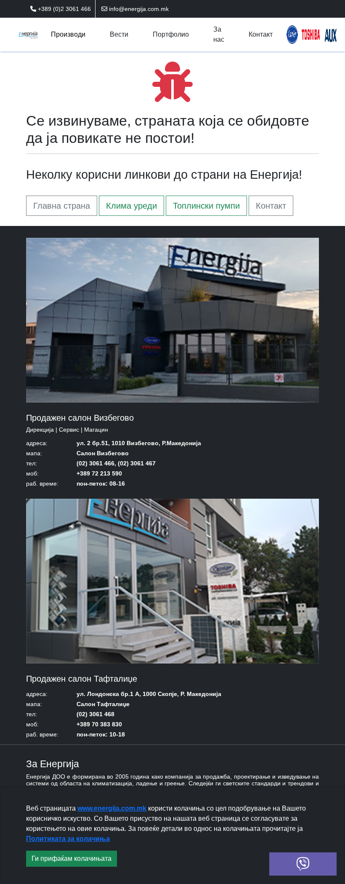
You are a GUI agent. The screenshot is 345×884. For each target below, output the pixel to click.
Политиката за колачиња (68, 838)
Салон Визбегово (103, 453)
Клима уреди (131, 205)
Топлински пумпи (206, 205)
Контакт (271, 205)
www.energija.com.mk (111, 808)
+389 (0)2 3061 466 (63, 8)
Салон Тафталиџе (103, 704)
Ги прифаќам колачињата (71, 858)
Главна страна (61, 205)
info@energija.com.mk (138, 8)
